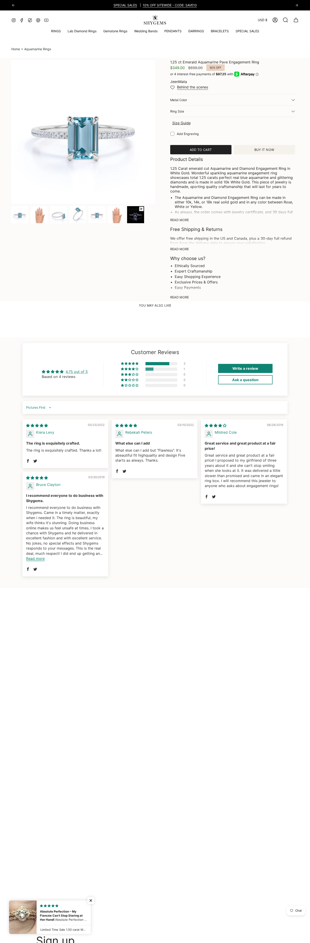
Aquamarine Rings (37, 49)
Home (15, 49)
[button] (115, 31)
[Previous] (13, 5)
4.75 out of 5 (77, 371)
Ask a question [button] (245, 380)
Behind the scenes (192, 87)
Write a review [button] (245, 368)
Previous (11, 131)
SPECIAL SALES (125, 5)
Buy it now (264, 150)
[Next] (297, 5)
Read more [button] (35, 558)
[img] (37, 425)
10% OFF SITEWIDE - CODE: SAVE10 (170, 5)
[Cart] (296, 20)
